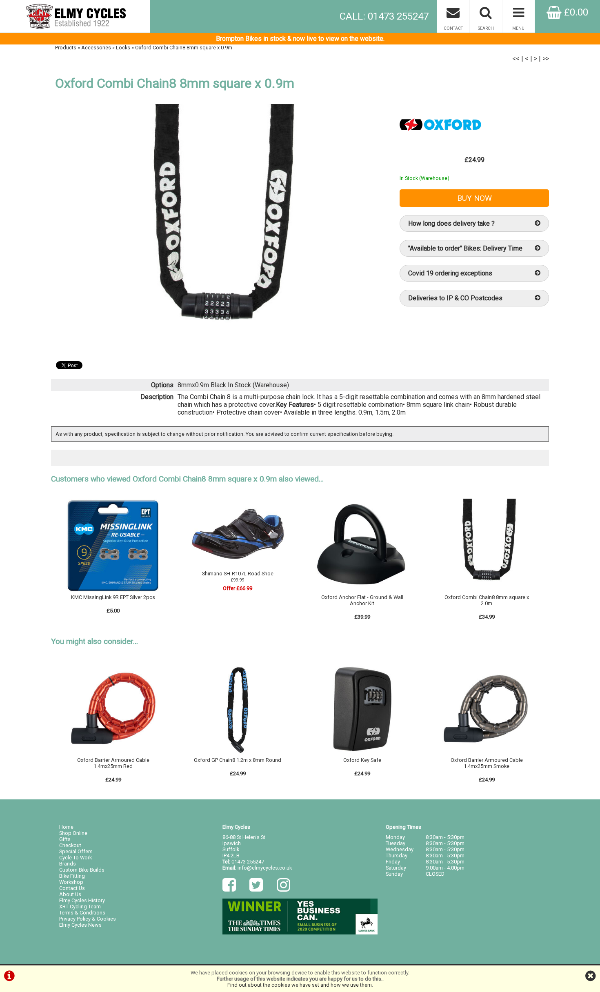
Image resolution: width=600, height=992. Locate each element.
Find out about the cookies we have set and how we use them (299, 985)
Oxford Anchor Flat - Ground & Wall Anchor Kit (362, 600)
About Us (70, 894)
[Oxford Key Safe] (362, 754)
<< (516, 58)
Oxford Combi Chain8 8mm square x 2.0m (486, 600)
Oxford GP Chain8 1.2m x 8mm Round (237, 760)
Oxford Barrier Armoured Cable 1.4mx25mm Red (113, 763)
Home (66, 827)
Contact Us (72, 888)
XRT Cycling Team (80, 906)
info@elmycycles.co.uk (265, 868)
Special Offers (76, 851)
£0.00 (575, 12)
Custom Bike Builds (81, 870)
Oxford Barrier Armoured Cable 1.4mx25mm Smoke (487, 763)
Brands (67, 864)
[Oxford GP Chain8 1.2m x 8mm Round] (238, 754)
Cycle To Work (75, 857)
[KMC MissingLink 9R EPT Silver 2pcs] (113, 591)
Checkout (70, 845)
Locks (123, 47)
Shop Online (73, 833)
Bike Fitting (72, 876)
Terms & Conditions (82, 913)
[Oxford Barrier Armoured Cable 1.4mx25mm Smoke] (486, 754)
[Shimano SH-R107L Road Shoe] (238, 567)
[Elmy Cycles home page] (75, 16)
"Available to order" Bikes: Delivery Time (465, 248)
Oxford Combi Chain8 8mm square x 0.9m (183, 47)
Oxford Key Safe (362, 760)
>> (545, 58)
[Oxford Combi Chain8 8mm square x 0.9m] (217, 228)
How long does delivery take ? (451, 223)
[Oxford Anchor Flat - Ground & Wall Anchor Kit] (362, 591)
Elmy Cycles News (80, 925)
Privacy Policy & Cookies (87, 919)
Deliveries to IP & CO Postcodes (455, 298)
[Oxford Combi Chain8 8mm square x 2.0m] (486, 591)
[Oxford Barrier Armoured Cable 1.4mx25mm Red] (113, 754)
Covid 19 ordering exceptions (450, 273)
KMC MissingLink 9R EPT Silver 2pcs (113, 597)
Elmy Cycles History (82, 900)
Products (65, 47)
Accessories (96, 47)
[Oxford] (440, 142)
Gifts (65, 839)
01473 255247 (247, 862)
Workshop (71, 882)
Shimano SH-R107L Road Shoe (237, 573)
